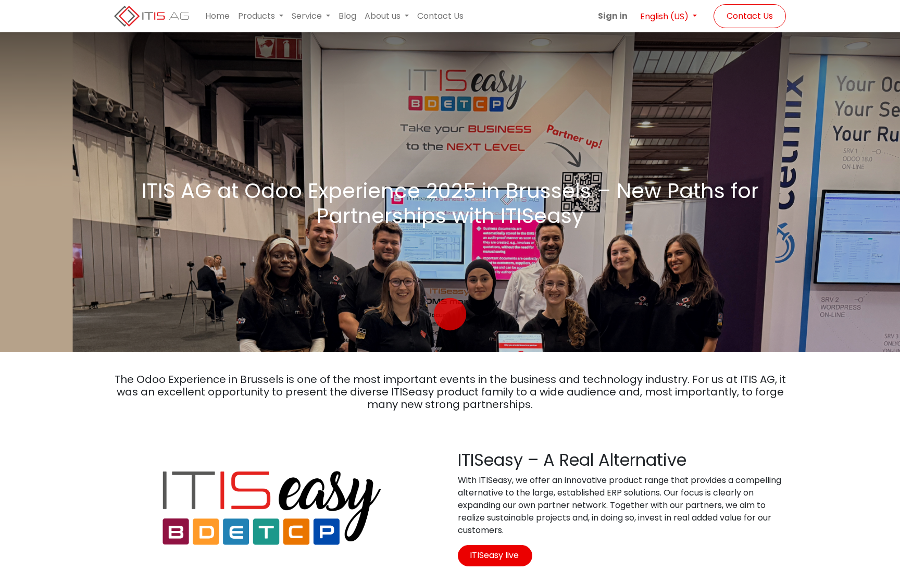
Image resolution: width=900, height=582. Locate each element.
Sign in (613, 16)
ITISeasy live (495, 555)
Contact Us (750, 16)
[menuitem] (217, 16)
